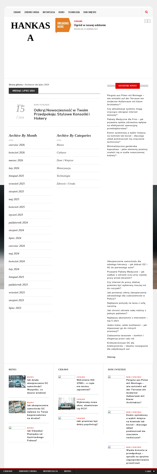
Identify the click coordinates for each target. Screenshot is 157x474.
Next (149, 21)
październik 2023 (18, 284)
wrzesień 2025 (17, 183)
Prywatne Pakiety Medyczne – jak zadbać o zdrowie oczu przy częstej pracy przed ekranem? (127, 274)
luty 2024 (14, 269)
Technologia (74, 12)
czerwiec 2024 (17, 245)
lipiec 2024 (15, 238)
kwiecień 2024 (17, 261)
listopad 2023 (16, 276)
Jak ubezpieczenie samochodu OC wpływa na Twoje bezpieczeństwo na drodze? (37, 412)
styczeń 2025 (16, 214)
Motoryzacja (49, 12)
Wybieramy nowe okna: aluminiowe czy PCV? (87, 405)
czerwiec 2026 (17, 144)
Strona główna (16, 84)
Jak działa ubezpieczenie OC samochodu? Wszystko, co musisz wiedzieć (37, 386)
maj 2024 (14, 253)
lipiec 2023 (15, 307)
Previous (145, 21)
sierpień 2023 (16, 300)
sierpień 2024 (16, 230)
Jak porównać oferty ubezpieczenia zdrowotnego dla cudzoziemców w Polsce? (126, 295)
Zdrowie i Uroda (31, 12)
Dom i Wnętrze (89, 12)
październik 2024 (18, 222)
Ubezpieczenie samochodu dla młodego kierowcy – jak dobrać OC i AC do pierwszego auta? (127, 264)
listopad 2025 (16, 175)
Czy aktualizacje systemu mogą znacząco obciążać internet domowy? (124, 112)
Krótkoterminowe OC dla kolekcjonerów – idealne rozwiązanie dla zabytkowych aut (127, 346)
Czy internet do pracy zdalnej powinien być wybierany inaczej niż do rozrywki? (126, 285)
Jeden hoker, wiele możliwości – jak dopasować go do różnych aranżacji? (127, 328)
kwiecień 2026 (17, 152)
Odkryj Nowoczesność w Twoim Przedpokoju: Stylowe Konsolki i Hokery (62, 114)
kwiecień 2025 (17, 206)
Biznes (61, 12)
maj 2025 (14, 199)
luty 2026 (14, 168)
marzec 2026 (16, 160)
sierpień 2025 (16, 191)
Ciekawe (17, 12)
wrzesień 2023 (17, 292)
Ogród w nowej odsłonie (90, 25)
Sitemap (111, 357)
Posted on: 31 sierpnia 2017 (86, 29)
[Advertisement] (107, 55)
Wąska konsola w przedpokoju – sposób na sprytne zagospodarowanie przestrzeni (137, 456)
